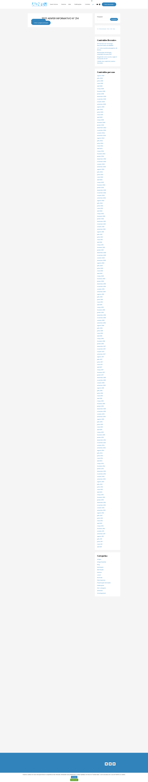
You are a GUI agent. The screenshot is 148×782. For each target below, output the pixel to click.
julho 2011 (99, 539)
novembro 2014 (101, 442)
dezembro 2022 (101, 190)
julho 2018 (99, 328)
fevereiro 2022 (101, 216)
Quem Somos (54, 4)
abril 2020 (99, 273)
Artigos (99, 559)
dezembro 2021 (101, 221)
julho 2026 (100, 78)
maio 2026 (100, 83)
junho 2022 (100, 206)
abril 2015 (99, 429)
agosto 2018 (100, 325)
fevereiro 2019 (101, 310)
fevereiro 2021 (101, 247)
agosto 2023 (100, 169)
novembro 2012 (101, 505)
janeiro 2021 (100, 250)
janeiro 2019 (100, 312)
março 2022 (100, 213)
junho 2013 (100, 487)
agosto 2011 (100, 536)
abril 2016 (99, 398)
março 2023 (100, 182)
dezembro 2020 (101, 252)
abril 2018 (99, 336)
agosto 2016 (100, 388)
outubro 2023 (101, 164)
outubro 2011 (100, 531)
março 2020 (100, 276)
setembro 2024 (101, 135)
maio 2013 (100, 489)
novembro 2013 (101, 474)
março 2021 (100, 245)
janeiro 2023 (100, 187)
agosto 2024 (100, 138)
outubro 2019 (100, 289)
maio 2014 (100, 458)
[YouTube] (114, 763)
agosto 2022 (100, 200)
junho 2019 (100, 299)
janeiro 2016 (100, 406)
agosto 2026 (100, 75)
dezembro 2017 (101, 346)
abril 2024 (100, 148)
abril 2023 (99, 180)
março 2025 (100, 120)
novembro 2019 (101, 286)
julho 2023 (100, 172)
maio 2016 (100, 396)
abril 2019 (99, 304)
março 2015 (100, 432)
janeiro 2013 (100, 500)
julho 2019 (99, 297)
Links (69, 4)
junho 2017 (100, 362)
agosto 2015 (100, 419)
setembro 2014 (101, 448)
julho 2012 (99, 515)
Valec (114, 29)
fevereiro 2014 (101, 466)
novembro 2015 (101, 411)
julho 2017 (99, 359)
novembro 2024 (101, 130)
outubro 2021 (100, 226)
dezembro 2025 (101, 96)
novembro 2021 (101, 224)
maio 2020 (100, 271)
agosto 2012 (100, 513)
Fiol (98, 29)
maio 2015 (100, 427)
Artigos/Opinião (101, 562)
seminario (100, 590)
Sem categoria (101, 588)
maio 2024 (100, 146)
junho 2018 (100, 331)
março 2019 (100, 307)
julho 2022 (100, 203)
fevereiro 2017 (101, 372)
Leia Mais (74, 777)
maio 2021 (100, 239)
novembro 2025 (101, 99)
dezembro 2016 (101, 377)
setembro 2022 (101, 198)
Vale (111, 29)
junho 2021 (100, 237)
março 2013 (100, 494)
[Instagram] (99, 4)
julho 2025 (100, 109)
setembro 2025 (101, 104)
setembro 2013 (101, 479)
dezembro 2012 (101, 502)
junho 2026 (100, 81)
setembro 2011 (101, 534)
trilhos (108, 29)
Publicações (77, 4)
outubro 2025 (101, 101)
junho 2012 (100, 518)
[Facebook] (106, 763)
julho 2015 (100, 422)
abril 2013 (99, 492)
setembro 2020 (101, 260)
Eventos (63, 4)
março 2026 (100, 88)
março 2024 (100, 151)
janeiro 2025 (100, 125)
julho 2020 (100, 265)
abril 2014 (99, 461)
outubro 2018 (100, 320)
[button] (109, 4)
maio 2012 (100, 520)
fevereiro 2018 (101, 341)
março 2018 (100, 338)
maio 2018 (100, 333)
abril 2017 (99, 367)
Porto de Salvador (102, 29)
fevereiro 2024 (101, 154)
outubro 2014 (101, 445)
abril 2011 (99, 547)
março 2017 (100, 370)
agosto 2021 (100, 232)
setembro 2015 (101, 416)
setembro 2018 (101, 323)
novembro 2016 (101, 380)
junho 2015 (100, 424)
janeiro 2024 (100, 156)
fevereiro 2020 (101, 278)
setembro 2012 (101, 510)
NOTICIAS (99, 577)
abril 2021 (99, 242)
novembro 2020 (101, 255)
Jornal (99, 575)
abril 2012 (99, 523)
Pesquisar (100, 17)
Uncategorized (101, 593)
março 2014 (100, 463)
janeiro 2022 (100, 219)
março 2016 (100, 401)
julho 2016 (99, 390)
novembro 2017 (101, 349)
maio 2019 (100, 302)
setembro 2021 (101, 229)
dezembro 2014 (101, 440)
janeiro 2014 (100, 468)
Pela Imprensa (101, 580)
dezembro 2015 (101, 409)
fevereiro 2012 (101, 528)
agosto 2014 (100, 450)
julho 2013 (99, 484)
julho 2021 (99, 234)
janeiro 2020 (100, 281)
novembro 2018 (101, 318)
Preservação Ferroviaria (104, 583)
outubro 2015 (101, 414)
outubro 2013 (100, 476)
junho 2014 (100, 455)
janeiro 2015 (100, 437)
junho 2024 (100, 143)
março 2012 (100, 526)
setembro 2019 (101, 291)
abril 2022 (99, 211)
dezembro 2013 (101, 471)
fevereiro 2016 (101, 403)
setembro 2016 (101, 385)
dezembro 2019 (101, 284)
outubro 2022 (101, 195)
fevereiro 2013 (101, 497)
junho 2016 (100, 393)
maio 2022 (100, 208)
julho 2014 (100, 453)
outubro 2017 (100, 351)
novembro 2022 (101, 193)
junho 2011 (100, 541)
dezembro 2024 (101, 127)
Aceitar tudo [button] (74, 780)
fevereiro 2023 (101, 185)
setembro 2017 (101, 354)
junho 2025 (100, 112)
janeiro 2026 (100, 94)
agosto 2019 (100, 294)
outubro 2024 (101, 133)
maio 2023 (100, 177)
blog (98, 564)
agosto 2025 (100, 107)
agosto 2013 (100, 481)
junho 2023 (100, 174)
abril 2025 (100, 117)
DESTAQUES (100, 570)
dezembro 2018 (101, 315)
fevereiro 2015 (101, 435)
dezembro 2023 (101, 159)
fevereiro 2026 (101, 91)
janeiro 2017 (100, 375)
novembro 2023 (101, 161)
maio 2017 (100, 364)
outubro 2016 (100, 383)
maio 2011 (99, 544)
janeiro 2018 (100, 343)
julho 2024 (100, 141)
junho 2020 (100, 268)
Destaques (100, 567)
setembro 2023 (101, 167)
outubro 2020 (101, 258)
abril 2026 (99, 86)
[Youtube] (97, 4)
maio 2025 (100, 114)
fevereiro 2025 (101, 122)
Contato (87, 4)
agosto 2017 (100, 357)
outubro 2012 (100, 508)
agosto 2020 (100, 263)
